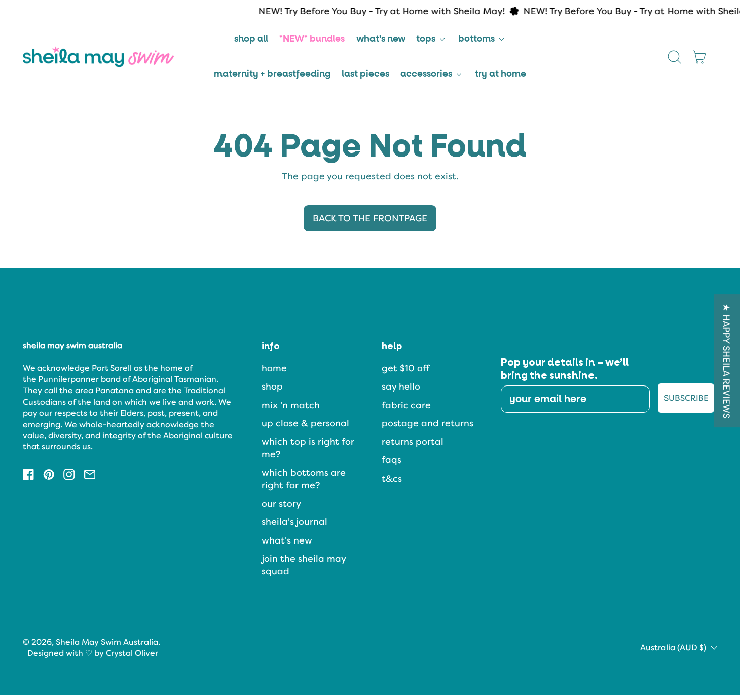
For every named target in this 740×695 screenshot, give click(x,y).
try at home (500, 74)
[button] (674, 57)
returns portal (412, 441)
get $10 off (405, 368)
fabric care (406, 405)
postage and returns (427, 423)
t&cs (392, 478)
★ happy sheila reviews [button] (727, 360)
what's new (380, 39)
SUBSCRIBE (686, 398)
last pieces (365, 74)
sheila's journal (294, 521)
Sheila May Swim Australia (107, 642)
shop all (251, 39)
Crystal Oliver (132, 653)
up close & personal (305, 423)
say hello (401, 386)
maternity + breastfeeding (272, 74)
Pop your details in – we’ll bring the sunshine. (565, 369)
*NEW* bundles (312, 39)
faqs (391, 460)
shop (272, 386)
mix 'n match (291, 405)
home (274, 368)
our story (281, 503)
